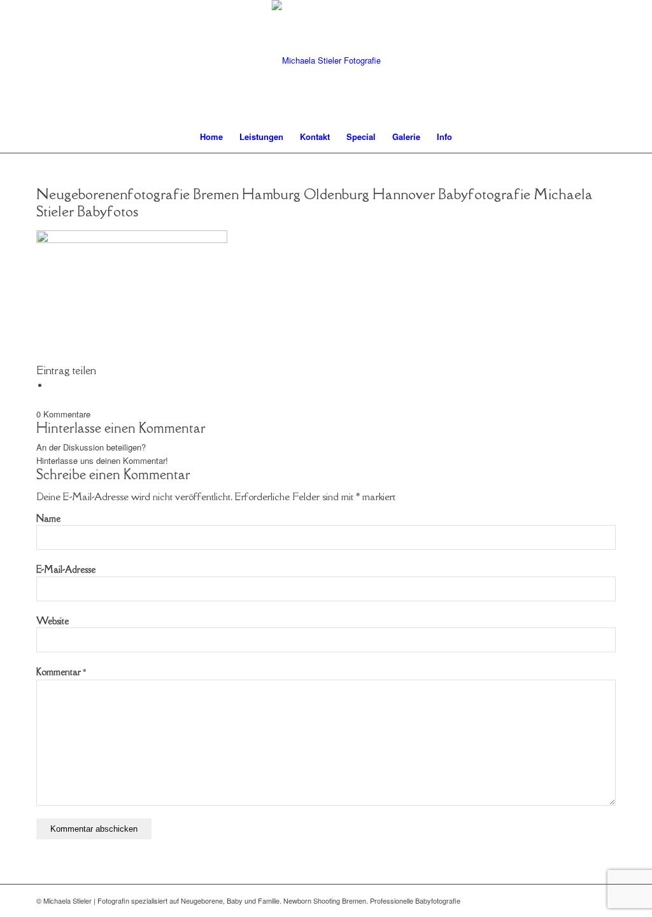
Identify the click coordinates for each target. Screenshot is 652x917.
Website (52, 621)
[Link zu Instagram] (606, 900)
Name (48, 518)
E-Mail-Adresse (66, 569)
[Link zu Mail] (587, 900)
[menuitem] (211, 137)
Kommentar (61, 672)
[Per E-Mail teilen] (52, 385)
